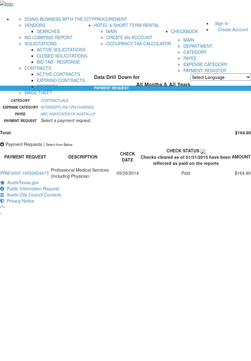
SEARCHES (48, 31)
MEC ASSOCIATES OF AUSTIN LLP (68, 113)
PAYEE (190, 58)
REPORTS (47, 86)
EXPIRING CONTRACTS (61, 80)
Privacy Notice (19, 201)
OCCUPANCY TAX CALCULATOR (138, 43)
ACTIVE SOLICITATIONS (61, 50)
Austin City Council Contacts (32, 195)
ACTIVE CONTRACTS (58, 74)
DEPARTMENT (197, 46)
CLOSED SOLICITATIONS (62, 56)
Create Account (233, 29)
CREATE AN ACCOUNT (129, 37)
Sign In (221, 23)
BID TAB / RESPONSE (58, 62)
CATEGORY (195, 52)
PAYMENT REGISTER (204, 70)
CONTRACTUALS (54, 100)
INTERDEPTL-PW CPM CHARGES (67, 107)
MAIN (111, 31)
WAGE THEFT (38, 92)
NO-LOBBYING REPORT (48, 37)
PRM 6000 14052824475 (24, 173)
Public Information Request (31, 188)
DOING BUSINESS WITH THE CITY (59, 19)
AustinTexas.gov (22, 182)
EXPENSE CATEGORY (205, 64)
